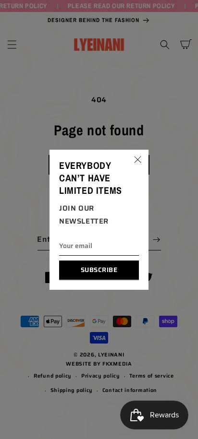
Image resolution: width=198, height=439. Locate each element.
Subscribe (99, 270)
